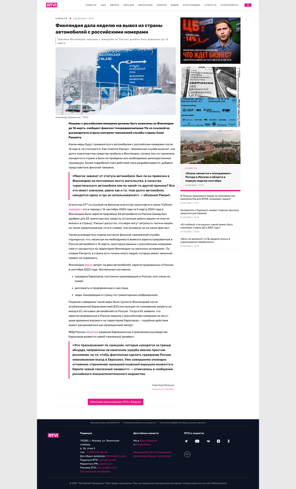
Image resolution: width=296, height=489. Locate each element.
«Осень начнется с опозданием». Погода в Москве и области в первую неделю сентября (208, 177)
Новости (91, 5)
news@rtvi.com (107, 459)
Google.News (143, 444)
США (103, 5)
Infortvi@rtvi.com (116, 456)
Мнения (162, 5)
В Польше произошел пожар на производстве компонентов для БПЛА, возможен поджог (207, 197)
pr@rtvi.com (106, 463)
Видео (175, 5)
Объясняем (145, 5)
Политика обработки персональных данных (183, 422)
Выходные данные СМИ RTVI (105, 422)
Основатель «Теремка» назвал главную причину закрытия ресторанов (209, 212)
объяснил (92, 332)
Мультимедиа (191, 5)
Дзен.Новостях (148, 440)
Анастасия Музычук (163, 385)
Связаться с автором (163, 389)
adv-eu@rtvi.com (107, 467)
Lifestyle (211, 5)
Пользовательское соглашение (139, 422)
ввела (88, 265)
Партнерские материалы (95, 471)
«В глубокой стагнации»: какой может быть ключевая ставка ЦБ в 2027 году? (206, 226)
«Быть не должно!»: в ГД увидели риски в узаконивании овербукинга (205, 240)
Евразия (129, 5)
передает (75, 209)
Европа (114, 5)
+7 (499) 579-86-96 (96, 452)
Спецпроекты (229, 5)
